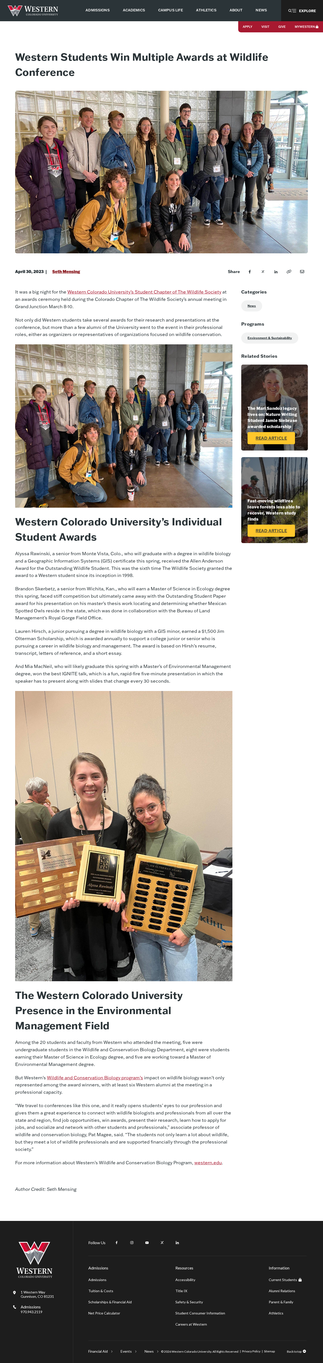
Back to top (294, 1351)
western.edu (208, 1163)
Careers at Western (191, 1324)
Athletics (276, 1313)
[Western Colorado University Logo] (33, 10)
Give (282, 27)
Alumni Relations (282, 1291)
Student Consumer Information (200, 1313)
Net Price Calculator (104, 1313)
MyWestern (305, 27)
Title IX (181, 1291)
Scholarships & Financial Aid (110, 1302)
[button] (302, 10)
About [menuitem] (236, 10)
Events (126, 1351)
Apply (247, 27)
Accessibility (185, 1280)
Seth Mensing (66, 271)
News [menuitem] (261, 10)
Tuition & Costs (100, 1291)
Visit (265, 27)
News (252, 306)
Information (279, 1267)
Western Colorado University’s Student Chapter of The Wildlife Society (144, 292)
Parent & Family (281, 1302)
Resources (184, 1267)
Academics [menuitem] (134, 10)
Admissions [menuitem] (98, 10)
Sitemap (269, 1351)
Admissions (31, 1309)
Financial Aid (98, 1351)
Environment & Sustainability (270, 338)
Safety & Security (189, 1302)
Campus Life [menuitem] (170, 10)
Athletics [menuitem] (206, 10)
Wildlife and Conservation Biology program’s (95, 1078)
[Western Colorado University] (34, 1276)
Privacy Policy (251, 1351)
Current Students (283, 1280)
